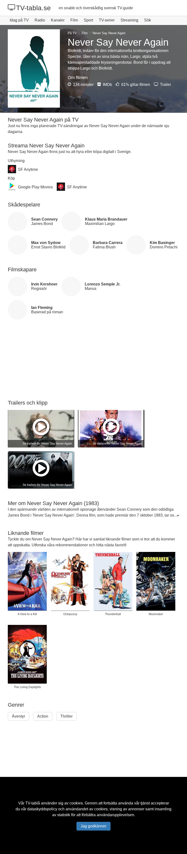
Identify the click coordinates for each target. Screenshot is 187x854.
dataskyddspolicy (42, 809)
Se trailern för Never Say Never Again (47, 443)
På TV (72, 33)
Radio (40, 20)
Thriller (66, 716)
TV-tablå (32, 803)
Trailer (165, 84)
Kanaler (58, 20)
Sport (88, 20)
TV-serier (107, 20)
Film (74, 20)
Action (42, 716)
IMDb (107, 84)
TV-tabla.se (33, 8)
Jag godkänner (93, 826)
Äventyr (18, 716)
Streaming (129, 20)
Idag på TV (19, 20)
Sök (147, 20)
